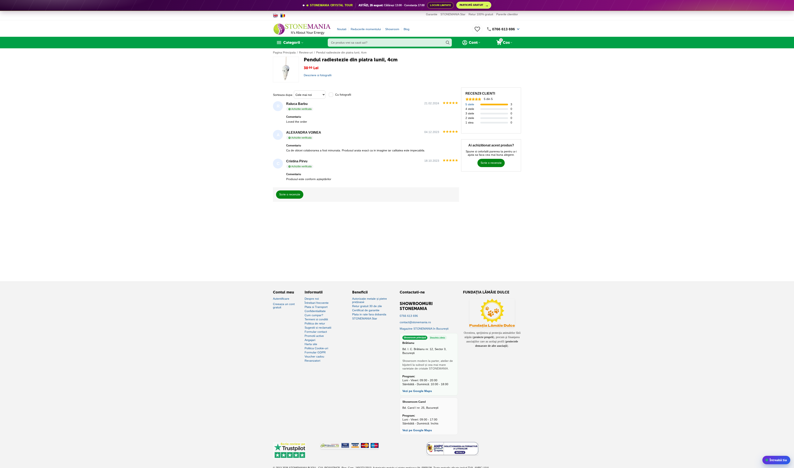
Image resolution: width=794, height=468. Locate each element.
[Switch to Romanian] (282, 15)
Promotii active (314, 335)
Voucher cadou (314, 356)
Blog (406, 29)
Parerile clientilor (507, 14)
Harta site (311, 344)
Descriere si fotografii (317, 75)
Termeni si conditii (316, 319)
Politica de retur (315, 323)
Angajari (310, 340)
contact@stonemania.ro (415, 322)
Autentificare (281, 298)
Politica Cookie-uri (316, 348)
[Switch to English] (275, 15)
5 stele (469, 104)
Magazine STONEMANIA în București (424, 328)
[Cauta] (448, 42)
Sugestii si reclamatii (318, 327)
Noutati (341, 29)
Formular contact (316, 331)
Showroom (392, 29)
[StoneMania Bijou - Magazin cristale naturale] (302, 29)
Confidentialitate (315, 311)
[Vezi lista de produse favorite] (477, 31)
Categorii (291, 42)
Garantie (431, 14)
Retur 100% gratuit (481, 14)
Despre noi (312, 298)
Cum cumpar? (314, 315)
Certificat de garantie (365, 310)
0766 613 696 (503, 29)
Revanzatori (312, 360)
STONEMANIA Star (452, 14)
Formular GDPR (315, 352)
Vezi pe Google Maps (417, 391)
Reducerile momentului (366, 29)
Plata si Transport (316, 307)
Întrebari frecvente (317, 302)
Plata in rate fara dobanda (369, 314)
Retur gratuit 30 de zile (367, 306)
